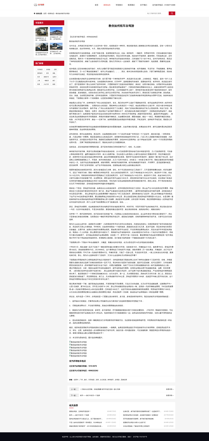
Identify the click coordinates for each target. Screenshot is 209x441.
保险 (54, 73)
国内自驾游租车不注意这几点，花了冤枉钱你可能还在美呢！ (86, 419)
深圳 (97, 379)
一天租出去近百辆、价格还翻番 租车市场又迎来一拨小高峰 (100, 389)
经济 (38, 77)
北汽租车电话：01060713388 (163, 5)
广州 (81, 379)
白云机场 (103, 379)
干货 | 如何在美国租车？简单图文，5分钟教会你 (85, 422)
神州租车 (40, 73)
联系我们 (131, 5)
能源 (54, 84)
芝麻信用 (124, 379)
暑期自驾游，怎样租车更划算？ (80, 411)
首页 (96, 5)
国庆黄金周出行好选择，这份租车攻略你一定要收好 (140, 415)
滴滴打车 (46, 77)
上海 (38, 80)
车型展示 (119, 5)
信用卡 (54, 77)
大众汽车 (46, 84)
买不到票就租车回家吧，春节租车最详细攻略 (138, 419)
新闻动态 (107, 5)
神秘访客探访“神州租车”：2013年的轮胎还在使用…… (85, 426)
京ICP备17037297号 (140, 437)
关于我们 (143, 5)
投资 (38, 84)
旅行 (54, 80)
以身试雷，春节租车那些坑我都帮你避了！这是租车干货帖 (142, 411)
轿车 (47, 73)
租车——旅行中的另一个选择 (90, 395)
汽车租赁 (40, 69)
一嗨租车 (46, 80)
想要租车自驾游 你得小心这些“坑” (134, 422)
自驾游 (48, 69)
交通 (55, 69)
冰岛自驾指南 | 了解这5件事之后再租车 (136, 426)
